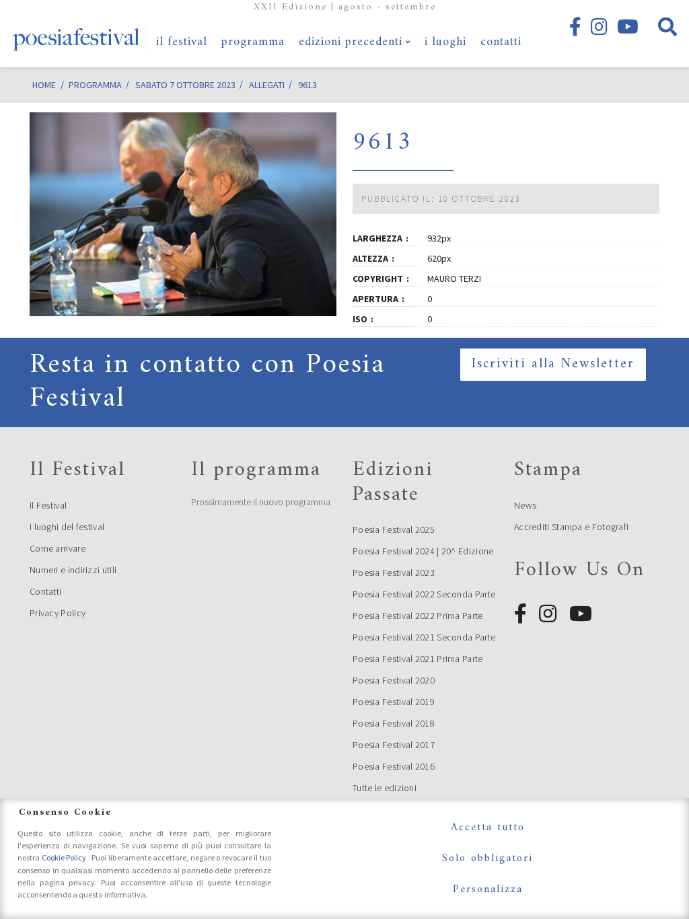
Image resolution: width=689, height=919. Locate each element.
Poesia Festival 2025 (394, 529)
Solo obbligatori (487, 858)
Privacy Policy (57, 613)
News (525, 505)
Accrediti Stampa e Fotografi (571, 527)
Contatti (45, 591)
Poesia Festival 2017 (394, 745)
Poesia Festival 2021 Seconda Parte (424, 637)
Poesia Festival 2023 (394, 572)
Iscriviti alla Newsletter (553, 364)
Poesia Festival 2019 (394, 702)
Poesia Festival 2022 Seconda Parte (424, 594)
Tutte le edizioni (384, 788)
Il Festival (48, 505)
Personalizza (488, 889)
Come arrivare (57, 548)
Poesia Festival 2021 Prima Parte (418, 659)
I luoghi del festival (67, 527)
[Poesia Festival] (76, 33)
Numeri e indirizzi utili (73, 570)
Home (44, 85)
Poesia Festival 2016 (394, 766)
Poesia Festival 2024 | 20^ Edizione (423, 551)
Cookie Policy (65, 857)
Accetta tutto (488, 827)
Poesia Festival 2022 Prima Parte (418, 616)
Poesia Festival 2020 (394, 680)
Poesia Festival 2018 (394, 723)
